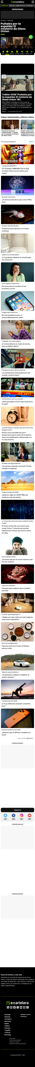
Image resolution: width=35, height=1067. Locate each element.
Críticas (7, 1032)
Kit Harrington (30, 5)
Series (6, 1024)
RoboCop (12, 5)
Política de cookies (14, 1042)
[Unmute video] (17, 83)
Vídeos (7, 1026)
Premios (7, 1028)
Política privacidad (15, 1040)
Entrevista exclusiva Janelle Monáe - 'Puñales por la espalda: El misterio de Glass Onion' (10, 133)
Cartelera (7, 1019)
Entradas (7, 1035)
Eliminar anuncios (18, 9)
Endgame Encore (20, 5)
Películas (10, 20)
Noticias (7, 1017)
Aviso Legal (12, 1038)
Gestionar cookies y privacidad (17, 1043)
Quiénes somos (25, 1014)
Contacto (23, 1016)
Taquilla (7, 1030)
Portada (3, 20)
